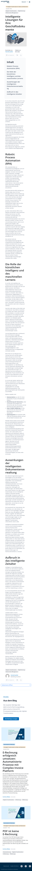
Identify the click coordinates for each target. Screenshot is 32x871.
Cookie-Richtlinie (14, 866)
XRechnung (24, 799)
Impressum (6, 866)
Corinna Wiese (6, 797)
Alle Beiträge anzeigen (11, 719)
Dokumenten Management (12, 12)
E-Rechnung (18, 799)
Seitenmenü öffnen (7, 685)
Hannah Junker (9, 51)
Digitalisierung (21, 10)
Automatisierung (7, 852)
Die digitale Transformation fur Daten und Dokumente (17, 6)
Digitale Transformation (11, 10)
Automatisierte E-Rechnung (9, 744)
